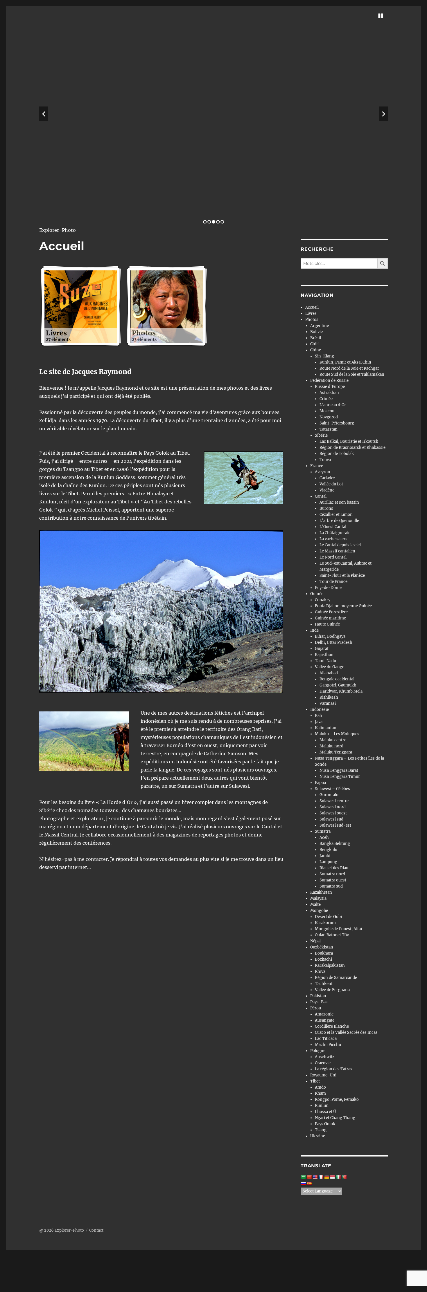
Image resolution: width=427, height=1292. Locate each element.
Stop (380, 16)
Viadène (327, 490)
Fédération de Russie (329, 380)
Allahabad (329, 673)
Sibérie (321, 435)
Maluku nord (331, 746)
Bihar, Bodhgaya (330, 636)
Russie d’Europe (330, 386)
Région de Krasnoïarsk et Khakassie (352, 447)
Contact (96, 1230)
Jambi (325, 855)
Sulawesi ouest (333, 813)
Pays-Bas (319, 1002)
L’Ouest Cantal (333, 526)
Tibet (315, 1081)
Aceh (324, 837)
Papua (320, 782)
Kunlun (322, 1105)
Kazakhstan (321, 892)
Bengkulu (328, 849)
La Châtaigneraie (335, 532)
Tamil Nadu (325, 660)
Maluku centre (333, 740)
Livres (311, 313)
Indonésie (319, 709)
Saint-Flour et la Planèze (342, 575)
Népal (315, 941)
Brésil (315, 337)
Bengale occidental (337, 679)
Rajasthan (324, 654)
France (316, 465)
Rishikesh (329, 697)
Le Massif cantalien (337, 551)
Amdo (320, 1087)
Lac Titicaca (326, 1038)
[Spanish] (309, 1183)
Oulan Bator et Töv (332, 935)
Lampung (328, 861)
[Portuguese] (344, 1177)
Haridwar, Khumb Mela (341, 691)
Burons (326, 508)
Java (318, 721)
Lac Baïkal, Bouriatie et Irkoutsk (349, 441)
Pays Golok (325, 1123)
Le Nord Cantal (333, 557)
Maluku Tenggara (336, 752)
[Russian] (303, 1183)
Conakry (322, 599)
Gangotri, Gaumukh (338, 685)
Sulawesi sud (331, 819)
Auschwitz (324, 1056)
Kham (320, 1093)
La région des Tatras (333, 1069)
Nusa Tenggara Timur (340, 776)
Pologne (317, 1050)
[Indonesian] (332, 1177)
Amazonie (324, 1014)
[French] (320, 1177)
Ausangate (324, 1020)
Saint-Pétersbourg (337, 423)
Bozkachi (323, 959)
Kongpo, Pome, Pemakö (337, 1099)
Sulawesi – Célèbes (332, 788)
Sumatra (323, 831)
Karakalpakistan (330, 965)
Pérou (315, 1008)
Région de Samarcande (336, 977)
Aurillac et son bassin (339, 502)
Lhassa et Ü (325, 1111)
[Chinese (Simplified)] (309, 1177)
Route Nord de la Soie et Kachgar (349, 368)
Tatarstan (329, 429)
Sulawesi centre (334, 800)
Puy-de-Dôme (328, 587)
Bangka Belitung (335, 843)
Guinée (316, 593)
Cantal (320, 496)
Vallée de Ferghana (332, 989)
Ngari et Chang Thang (335, 1117)
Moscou (327, 411)
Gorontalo (329, 794)
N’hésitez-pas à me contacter (73, 859)
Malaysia (318, 898)
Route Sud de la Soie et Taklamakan (352, 374)
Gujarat (322, 648)
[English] (314, 1177)
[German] (326, 1177)
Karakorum (325, 922)
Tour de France (333, 581)
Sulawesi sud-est (335, 825)
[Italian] (338, 1177)
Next (383, 113)
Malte (315, 904)
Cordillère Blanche (332, 1026)
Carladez (327, 478)
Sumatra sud (331, 886)
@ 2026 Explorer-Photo (61, 1230)
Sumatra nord (332, 874)
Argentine (319, 325)
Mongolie (319, 910)
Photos (311, 319)
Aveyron (322, 471)
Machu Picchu (328, 1044)
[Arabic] (303, 1177)
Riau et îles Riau (334, 867)
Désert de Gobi (328, 916)
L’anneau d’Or (333, 404)
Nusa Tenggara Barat (339, 770)
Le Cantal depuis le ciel (340, 545)
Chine (315, 350)
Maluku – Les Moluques (337, 733)
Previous (43, 113)
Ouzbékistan (321, 947)
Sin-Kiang (324, 356)
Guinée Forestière (331, 612)
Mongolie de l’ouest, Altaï (338, 928)
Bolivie (316, 331)
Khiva (320, 971)
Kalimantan (325, 727)
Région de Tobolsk (337, 453)
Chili (314, 343)
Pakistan (318, 995)
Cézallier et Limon (336, 514)
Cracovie (323, 1062)
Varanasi (328, 703)
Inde (314, 630)
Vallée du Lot (331, 484)
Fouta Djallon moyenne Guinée (343, 605)
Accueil (312, 307)
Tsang (320, 1129)
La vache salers (333, 538)
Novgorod (329, 417)
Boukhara (324, 953)
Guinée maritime (330, 618)
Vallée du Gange (329, 666)
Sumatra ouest (333, 880)
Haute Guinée (327, 624)
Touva (325, 459)
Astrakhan (329, 392)
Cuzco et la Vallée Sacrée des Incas (346, 1032)
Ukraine (317, 1136)
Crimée (326, 398)
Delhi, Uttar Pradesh (333, 642)
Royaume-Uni (323, 1075)
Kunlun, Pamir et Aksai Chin (345, 362)
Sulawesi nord (333, 807)
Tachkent (324, 983)
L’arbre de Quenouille (339, 520)
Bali (318, 715)
